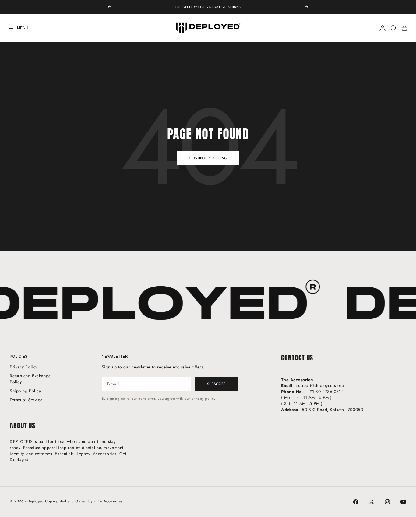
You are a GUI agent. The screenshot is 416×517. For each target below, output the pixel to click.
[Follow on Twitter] (371, 502)
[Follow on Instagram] (387, 502)
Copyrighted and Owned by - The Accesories (83, 501)
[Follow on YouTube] (403, 502)
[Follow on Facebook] (356, 502)
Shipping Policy (25, 391)
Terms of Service (26, 400)
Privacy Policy (23, 367)
